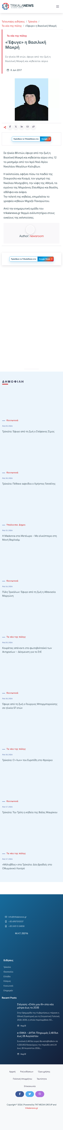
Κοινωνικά (12, 420)
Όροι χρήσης (44, 1071)
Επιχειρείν (8, 990)
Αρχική (12, 1071)
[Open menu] (57, 6)
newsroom (37, 236)
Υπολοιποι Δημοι (16, 525)
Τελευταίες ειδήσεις (13, 21)
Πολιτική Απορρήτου (22, 1078)
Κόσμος (7, 981)
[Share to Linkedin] (21, 126)
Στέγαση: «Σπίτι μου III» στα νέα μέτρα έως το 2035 (35, 1006)
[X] (29, 1094)
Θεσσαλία (8, 971)
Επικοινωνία (30, 1086)
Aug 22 (23, 1026)
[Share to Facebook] (10, 126)
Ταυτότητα (42, 1078)
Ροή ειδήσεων (26, 1071)
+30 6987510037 (15, 921)
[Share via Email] (27, 126)
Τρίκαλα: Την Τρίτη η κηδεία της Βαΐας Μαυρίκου (29, 812)
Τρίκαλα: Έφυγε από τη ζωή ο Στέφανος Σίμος (28, 431)
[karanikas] (31, 297)
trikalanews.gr (31, 1108)
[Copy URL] (33, 126)
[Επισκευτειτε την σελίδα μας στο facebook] (19, 1094)
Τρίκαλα (32, 21)
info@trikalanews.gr (17, 917)
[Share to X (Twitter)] (15, 126)
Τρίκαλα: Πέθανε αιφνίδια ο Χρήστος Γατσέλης (29, 483)
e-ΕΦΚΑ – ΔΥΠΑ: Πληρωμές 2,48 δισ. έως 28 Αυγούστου (37, 1034)
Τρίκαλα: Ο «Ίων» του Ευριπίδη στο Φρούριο (27, 760)
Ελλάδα (7, 976)
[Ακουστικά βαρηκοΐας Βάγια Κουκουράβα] (31, 339)
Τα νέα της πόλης (12, 25)
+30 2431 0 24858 (16, 926)
